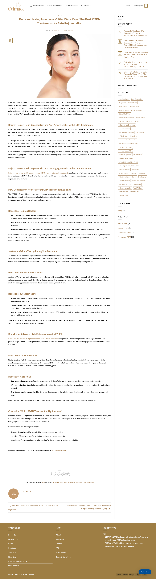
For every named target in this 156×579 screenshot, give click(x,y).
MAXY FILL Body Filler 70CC (128, 162)
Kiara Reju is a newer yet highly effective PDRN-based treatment (33, 338)
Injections (12, 548)
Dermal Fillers (13, 539)
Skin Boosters (13, 566)
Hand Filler (133, 136)
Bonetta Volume (124, 110)
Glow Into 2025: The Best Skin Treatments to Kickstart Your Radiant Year (136, 54)
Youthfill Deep (137, 188)
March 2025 (123, 224)
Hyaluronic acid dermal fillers (128, 143)
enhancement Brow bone (127, 125)
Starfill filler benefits (138, 181)
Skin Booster (142, 177)
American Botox (124, 99)
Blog (60, 16)
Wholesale (85, 6)
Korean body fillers (125, 155)
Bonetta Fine (134, 106)
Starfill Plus (137, 184)
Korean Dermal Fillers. (126, 158)
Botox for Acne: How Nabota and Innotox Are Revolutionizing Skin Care (135, 64)
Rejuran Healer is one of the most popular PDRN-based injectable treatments (38, 173)
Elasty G (136, 121)
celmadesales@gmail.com (129, 537)
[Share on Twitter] (56, 474)
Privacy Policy (61, 552)
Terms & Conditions (63, 557)
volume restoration (125, 188)
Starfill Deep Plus (124, 181)
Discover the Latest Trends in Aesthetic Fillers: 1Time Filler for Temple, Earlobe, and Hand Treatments (135, 75)
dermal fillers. (140, 117)
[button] (31, 6)
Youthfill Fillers (123, 192)
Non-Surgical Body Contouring (129, 166)
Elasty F (129, 121)
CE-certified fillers (125, 114)
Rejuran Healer (89, 482)
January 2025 (123, 228)
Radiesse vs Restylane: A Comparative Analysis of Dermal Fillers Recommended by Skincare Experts (135, 43)
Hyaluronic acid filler (125, 147)
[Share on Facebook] (51, 474)
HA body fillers (123, 136)
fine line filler (140, 132)
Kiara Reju (67, 482)
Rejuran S (142, 173)
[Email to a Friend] (60, 474)
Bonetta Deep (132, 103)
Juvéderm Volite (58, 482)
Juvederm (12, 552)
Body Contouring (136, 99)
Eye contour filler (124, 129)
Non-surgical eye (124, 169)
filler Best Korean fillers (126, 132)
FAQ (58, 548)
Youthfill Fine (134, 192)
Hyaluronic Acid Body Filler (127, 140)
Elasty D (121, 121)
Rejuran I (133, 173)
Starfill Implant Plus (125, 184)
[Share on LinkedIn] (68, 474)
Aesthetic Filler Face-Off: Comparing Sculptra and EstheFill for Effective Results (135, 33)
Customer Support (54, 6)
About (58, 535)
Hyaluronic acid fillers (126, 151)
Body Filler (122, 103)
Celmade (71, 30)
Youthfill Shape (123, 195)
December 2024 (124, 232)
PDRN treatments (77, 482)
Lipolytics (12, 557)
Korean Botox (137, 155)
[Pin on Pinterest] (64, 474)
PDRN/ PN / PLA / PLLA (17, 561)
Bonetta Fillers (123, 106)
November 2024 (124, 237)
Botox (10, 543)
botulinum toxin (136, 110)
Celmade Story (72, 6)
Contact (59, 543)
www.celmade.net (58, 451)
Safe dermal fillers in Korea (127, 177)
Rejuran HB (135, 169)
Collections (38, 6)
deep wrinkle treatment (126, 117)
